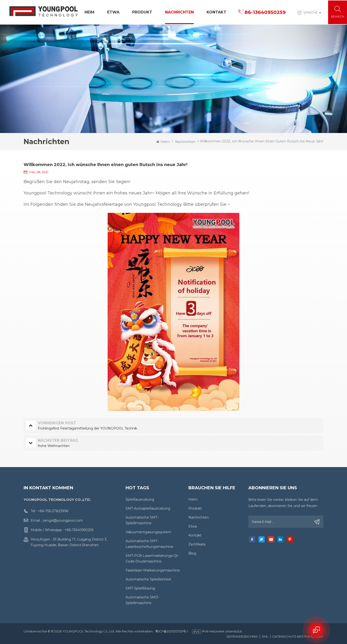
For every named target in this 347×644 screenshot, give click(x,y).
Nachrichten (179, 12)
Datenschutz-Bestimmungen (297, 636)
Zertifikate (197, 544)
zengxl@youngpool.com (62, 520)
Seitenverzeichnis (242, 636)
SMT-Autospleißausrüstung (148, 508)
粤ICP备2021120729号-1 (171, 631)
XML (265, 636)
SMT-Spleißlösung (140, 588)
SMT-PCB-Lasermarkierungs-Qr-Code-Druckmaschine (152, 558)
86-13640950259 (265, 12)
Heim (89, 12)
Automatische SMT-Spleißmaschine (142, 520)
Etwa (113, 12)
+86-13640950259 (78, 530)
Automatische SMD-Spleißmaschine (142, 600)
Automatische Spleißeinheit (148, 579)
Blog (192, 553)
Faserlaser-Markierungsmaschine (153, 570)
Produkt (142, 12)
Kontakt (216, 12)
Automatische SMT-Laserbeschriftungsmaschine (149, 544)
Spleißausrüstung (140, 499)
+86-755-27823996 (53, 511)
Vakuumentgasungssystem (148, 532)
